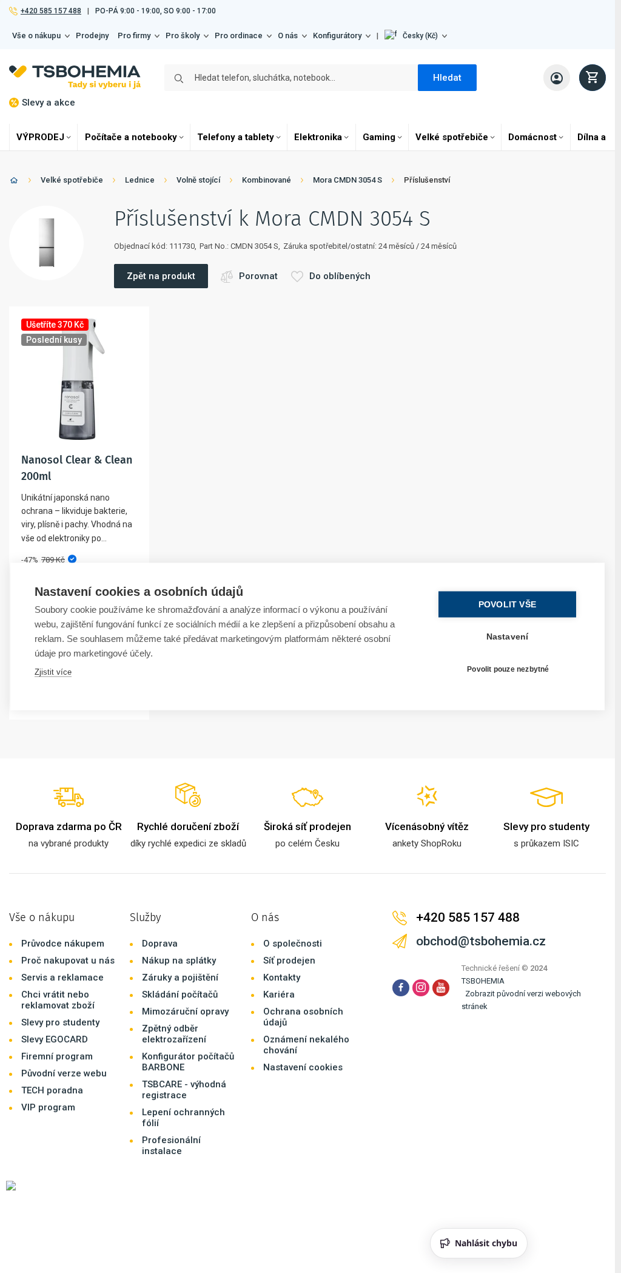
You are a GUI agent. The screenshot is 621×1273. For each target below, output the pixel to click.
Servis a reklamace (62, 977)
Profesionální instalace (171, 1146)
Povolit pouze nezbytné (508, 668)
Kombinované (266, 179)
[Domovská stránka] (14, 182)
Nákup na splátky (179, 960)
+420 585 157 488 (50, 11)
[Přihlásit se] (556, 77)
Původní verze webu (64, 1073)
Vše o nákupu (36, 35)
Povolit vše (507, 604)
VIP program (48, 1107)
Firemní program (57, 1056)
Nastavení (507, 636)
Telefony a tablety (235, 137)
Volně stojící (198, 179)
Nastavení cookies (303, 1067)
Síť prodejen (289, 960)
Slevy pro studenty (60, 1022)
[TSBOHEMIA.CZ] (75, 77)
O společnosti (292, 943)
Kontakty (281, 977)
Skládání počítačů (180, 994)
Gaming (379, 137)
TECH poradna (52, 1090)
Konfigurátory (337, 35)
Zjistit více (53, 672)
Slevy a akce (48, 102)
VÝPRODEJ (40, 137)
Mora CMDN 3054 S (347, 179)
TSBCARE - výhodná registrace (184, 1090)
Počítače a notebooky (131, 137)
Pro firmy (134, 35)
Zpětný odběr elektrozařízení (174, 1034)
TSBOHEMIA (483, 980)
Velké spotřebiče (451, 137)
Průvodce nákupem (62, 943)
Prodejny (92, 35)
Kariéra (279, 994)
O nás (288, 35)
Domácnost (532, 137)
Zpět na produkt (161, 276)
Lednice (140, 179)
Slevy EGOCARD (54, 1039)
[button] (415, 35)
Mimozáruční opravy (185, 1011)
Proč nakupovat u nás (68, 960)
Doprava (160, 943)
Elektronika (318, 137)
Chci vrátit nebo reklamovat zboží (58, 1000)
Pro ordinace (239, 35)
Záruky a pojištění (180, 977)
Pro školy (183, 35)
